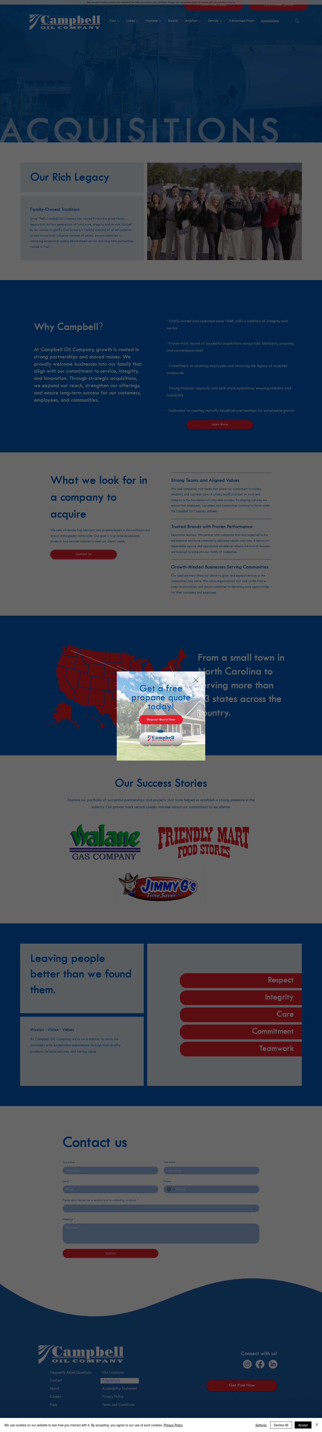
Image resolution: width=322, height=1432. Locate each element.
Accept (303, 1425)
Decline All (281, 1425)
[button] (195, 680)
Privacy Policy (173, 1425)
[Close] (316, 1424)
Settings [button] (261, 1425)
